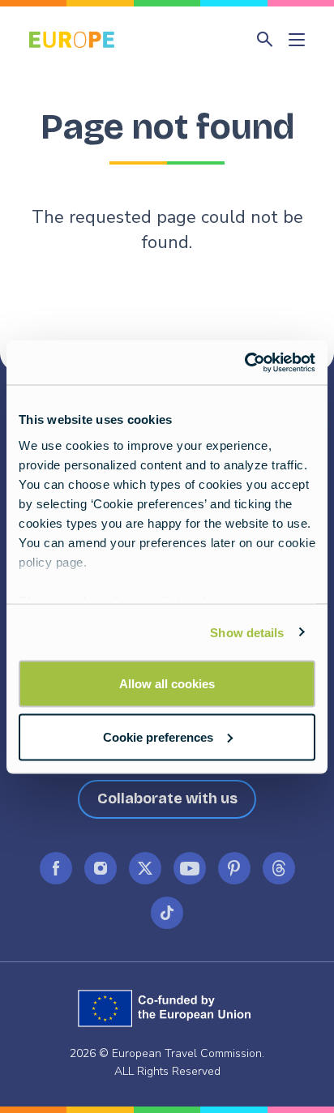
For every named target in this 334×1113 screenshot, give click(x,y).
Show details (247, 632)
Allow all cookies (167, 684)
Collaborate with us (167, 798)
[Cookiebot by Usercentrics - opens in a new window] (244, 362)
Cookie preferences (158, 736)
